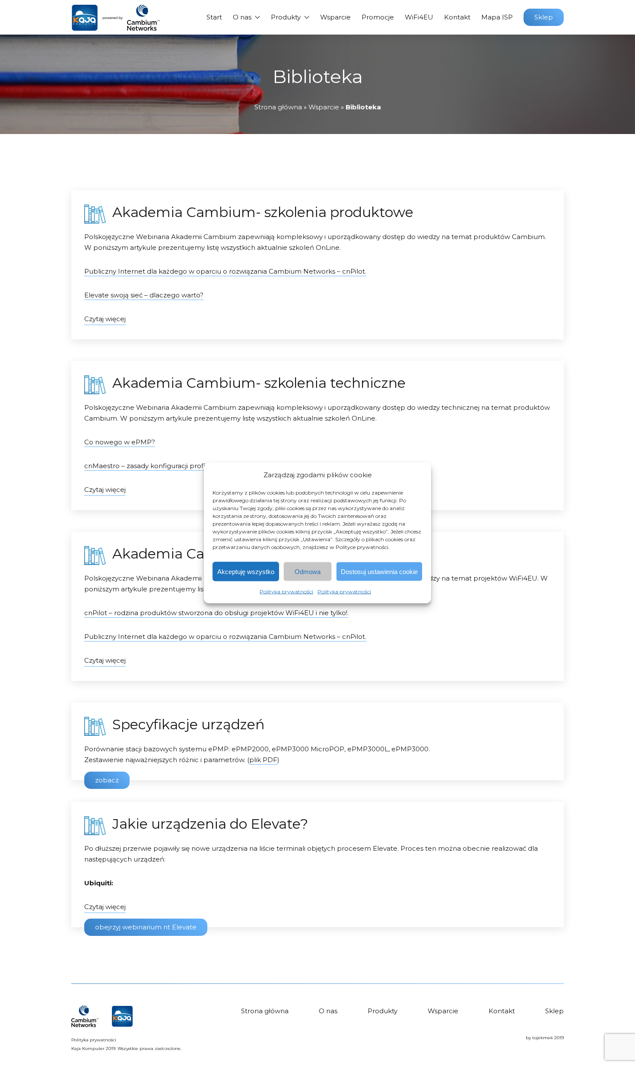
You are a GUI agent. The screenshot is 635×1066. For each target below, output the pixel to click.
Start (214, 17)
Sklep (543, 17)
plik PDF (263, 760)
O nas (242, 17)
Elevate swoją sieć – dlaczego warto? (143, 295)
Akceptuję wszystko (245, 571)
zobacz (107, 780)
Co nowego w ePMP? (119, 442)
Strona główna (278, 107)
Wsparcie (335, 17)
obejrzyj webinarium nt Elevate (146, 927)
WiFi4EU (419, 17)
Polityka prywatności (286, 591)
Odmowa (308, 571)
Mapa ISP (497, 17)
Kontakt (457, 17)
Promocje (378, 17)
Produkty (286, 17)
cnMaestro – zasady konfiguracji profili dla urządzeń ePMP (179, 466)
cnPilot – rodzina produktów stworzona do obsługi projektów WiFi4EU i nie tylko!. (216, 613)
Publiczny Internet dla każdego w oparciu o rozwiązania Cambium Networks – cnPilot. (225, 271)
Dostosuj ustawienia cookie (379, 571)
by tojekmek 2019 (545, 1037)
